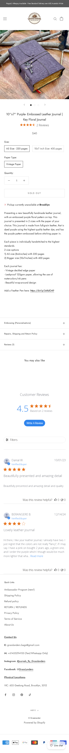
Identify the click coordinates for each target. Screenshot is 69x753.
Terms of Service (13, 619)
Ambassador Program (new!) (19, 589)
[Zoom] (61, 38)
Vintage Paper (13, 164)
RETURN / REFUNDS (15, 607)
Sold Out (34, 193)
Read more (36, 556)
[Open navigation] (5, 18)
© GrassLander (34, 718)
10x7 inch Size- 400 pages (48, 148)
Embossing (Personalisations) (17, 323)
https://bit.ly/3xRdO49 (42, 290)
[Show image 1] (31, 105)
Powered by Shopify (34, 722)
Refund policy (11, 601)
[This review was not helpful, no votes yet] (62, 500)
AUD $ (33, 710)
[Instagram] (13, 694)
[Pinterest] (22, 694)
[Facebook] (5, 694)
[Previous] (24, 105)
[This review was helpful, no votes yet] (55, 500)
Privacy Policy (11, 613)
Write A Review (35, 423)
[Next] (44, 105)
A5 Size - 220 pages (17, 148)
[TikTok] (30, 694)
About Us (9, 624)
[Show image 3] (38, 105)
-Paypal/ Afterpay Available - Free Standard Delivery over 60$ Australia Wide (34, 3)
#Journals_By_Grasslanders (31, 661)
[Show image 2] (34, 105)
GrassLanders (26, 669)
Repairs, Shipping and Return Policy (20, 333)
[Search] (55, 18)
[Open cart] (61, 18)
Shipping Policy (12, 595)
